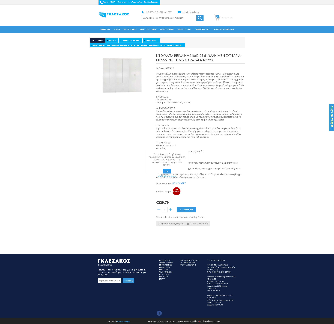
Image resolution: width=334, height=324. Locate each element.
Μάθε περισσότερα (167, 176)
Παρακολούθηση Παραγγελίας (130, 2)
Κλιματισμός (184, 29)
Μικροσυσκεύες (166, 29)
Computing (164, 269)
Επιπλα (162, 279)
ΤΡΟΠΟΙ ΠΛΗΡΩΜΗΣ (188, 262)
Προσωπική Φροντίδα (223, 29)
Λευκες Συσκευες (166, 262)
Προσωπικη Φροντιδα (164, 275)
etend (201, 321)
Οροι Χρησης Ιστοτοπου (190, 260)
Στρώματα (105, 29)
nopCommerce (123, 321)
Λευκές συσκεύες (148, 29)
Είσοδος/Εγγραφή (151, 2)
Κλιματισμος (164, 267)
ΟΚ (167, 171)
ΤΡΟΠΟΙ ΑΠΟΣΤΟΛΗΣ (188, 265)
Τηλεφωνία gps (202, 29)
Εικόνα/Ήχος (130, 29)
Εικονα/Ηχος (164, 260)
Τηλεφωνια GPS (165, 272)
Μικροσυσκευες (165, 265)
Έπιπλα (117, 29)
